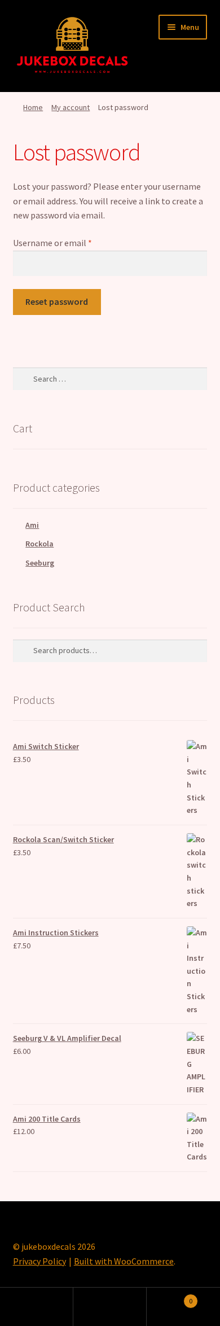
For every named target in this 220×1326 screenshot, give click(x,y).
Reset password (56, 301)
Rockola (39, 544)
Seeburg (39, 563)
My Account (36, 1307)
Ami (32, 525)
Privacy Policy (39, 1261)
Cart (169, 1297)
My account (70, 107)
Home (33, 107)
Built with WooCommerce (124, 1261)
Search (110, 1307)
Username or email (69, 242)
